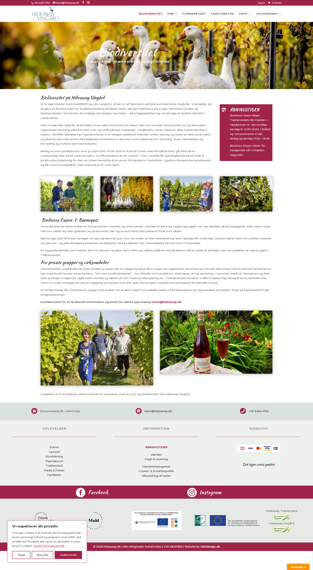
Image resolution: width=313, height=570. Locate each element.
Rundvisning (54, 456)
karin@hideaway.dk (166, 302)
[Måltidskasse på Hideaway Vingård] (216, 372)
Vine (170, 13)
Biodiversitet (150, 13)
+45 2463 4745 (42, 2)
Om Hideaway (267, 13)
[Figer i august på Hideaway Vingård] (186, 210)
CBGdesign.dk (210, 546)
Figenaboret (54, 461)
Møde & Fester (54, 470)
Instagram (210, 492)
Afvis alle (42, 555)
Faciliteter (54, 475)
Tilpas (21, 555)
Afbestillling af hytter (156, 475)
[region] (47, 541)
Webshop (258, 428)
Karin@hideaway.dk (158, 411)
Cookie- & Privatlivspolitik (48, 546)
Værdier (156, 454)
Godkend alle (68, 555)
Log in (261, 3)
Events (54, 447)
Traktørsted (222, 13)
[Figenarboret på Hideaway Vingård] (67, 210)
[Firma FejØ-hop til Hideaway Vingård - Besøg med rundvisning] (97, 384)
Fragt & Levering (156, 459)
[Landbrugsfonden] (156, 529)
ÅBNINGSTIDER (156, 447)
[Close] (83, 523)
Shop (243, 13)
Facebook (98, 492)
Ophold (54, 452)
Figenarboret (194, 13)
